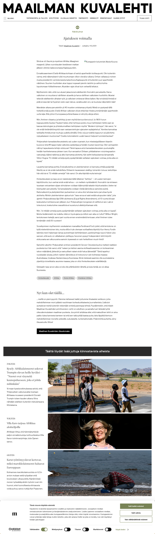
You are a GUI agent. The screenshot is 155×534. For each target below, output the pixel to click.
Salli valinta (136, 513)
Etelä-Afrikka (69, 278)
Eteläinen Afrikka (84, 278)
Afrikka (56, 278)
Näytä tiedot (120, 529)
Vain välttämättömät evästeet (136, 520)
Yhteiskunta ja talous (37, 18)
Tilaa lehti (144, 18)
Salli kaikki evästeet (136, 506)
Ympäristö (83, 18)
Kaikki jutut (119, 18)
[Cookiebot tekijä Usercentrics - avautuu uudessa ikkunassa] (15, 529)
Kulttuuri (54, 18)
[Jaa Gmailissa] (74, 55)
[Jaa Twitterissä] (66, 55)
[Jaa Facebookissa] (81, 55)
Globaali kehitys (68, 18)
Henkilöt (94, 18)
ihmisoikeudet (43, 278)
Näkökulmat (106, 18)
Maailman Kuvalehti (71, 46)
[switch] (67, 529)
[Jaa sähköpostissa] (88, 55)
